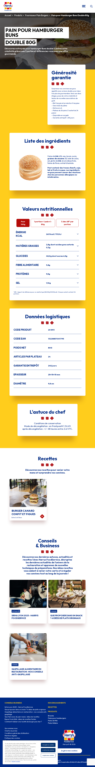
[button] (91, 6)
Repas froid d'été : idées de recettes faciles (20, 719)
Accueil (8, 15)
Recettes (52, 707)
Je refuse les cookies (48, 750)
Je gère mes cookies (69, 751)
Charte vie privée (11, 731)
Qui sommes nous (11, 728)
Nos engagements (57, 703)
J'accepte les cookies (48, 744)
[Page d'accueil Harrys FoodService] (8, 6)
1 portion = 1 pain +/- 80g (43, 222)
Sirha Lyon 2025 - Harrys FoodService (19, 707)
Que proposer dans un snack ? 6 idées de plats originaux (25, 709)
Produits (18, 15)
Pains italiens (53, 723)
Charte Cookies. (15, 761)
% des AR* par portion (67, 222)
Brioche (51, 716)
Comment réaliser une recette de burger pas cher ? (23, 722)
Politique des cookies (12, 738)
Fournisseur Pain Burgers (36, 15)
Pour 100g (23, 222)
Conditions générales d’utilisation (17, 733)
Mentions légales (11, 736)
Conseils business (13, 703)
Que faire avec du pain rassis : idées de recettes (22, 717)
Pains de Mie (52, 721)
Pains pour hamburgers (57, 718)
